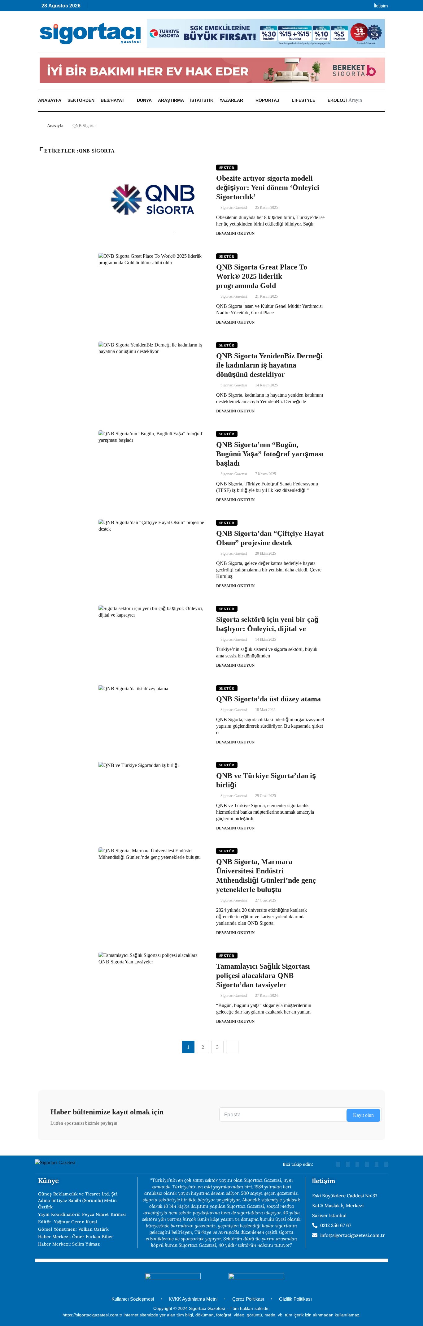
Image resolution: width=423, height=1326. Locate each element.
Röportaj (267, 100)
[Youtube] (109, 7)
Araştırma (171, 100)
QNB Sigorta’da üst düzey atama (268, 699)
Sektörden (81, 100)
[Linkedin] (122, 7)
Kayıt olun (363, 1115)
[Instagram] (136, 7)
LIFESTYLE (303, 100)
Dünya (144, 100)
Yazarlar (231, 100)
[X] (162, 7)
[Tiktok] (149, 7)
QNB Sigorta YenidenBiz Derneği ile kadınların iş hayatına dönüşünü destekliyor (269, 365)
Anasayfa (49, 100)
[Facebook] (176, 7)
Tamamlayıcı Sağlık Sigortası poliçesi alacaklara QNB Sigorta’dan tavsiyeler (263, 975)
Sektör (226, 168)
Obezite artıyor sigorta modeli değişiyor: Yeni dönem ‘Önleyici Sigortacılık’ (267, 187)
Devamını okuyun (235, 233)
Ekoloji (337, 100)
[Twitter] (386, 1164)
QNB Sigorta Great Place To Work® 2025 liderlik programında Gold (261, 276)
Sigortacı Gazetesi (233, 207)
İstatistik (201, 100)
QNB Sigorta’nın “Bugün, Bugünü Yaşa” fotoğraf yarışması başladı (269, 454)
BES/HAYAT (112, 100)
